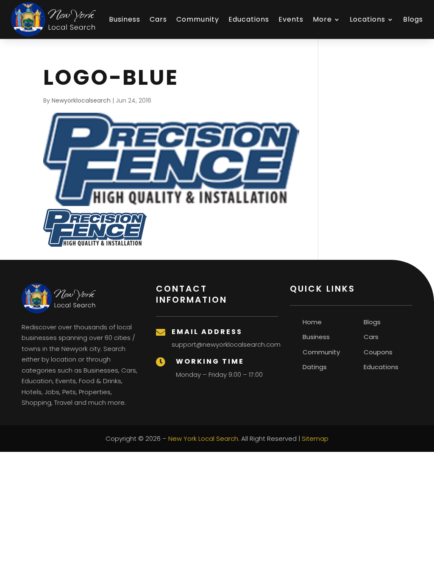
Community (197, 19)
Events (290, 19)
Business (124, 19)
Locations (367, 19)
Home (312, 321)
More (322, 19)
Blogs (413, 19)
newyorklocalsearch (81, 100)
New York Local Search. (203, 438)
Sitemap (315, 438)
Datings (315, 366)
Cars (158, 19)
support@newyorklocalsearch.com (226, 344)
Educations (248, 19)
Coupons (378, 352)
